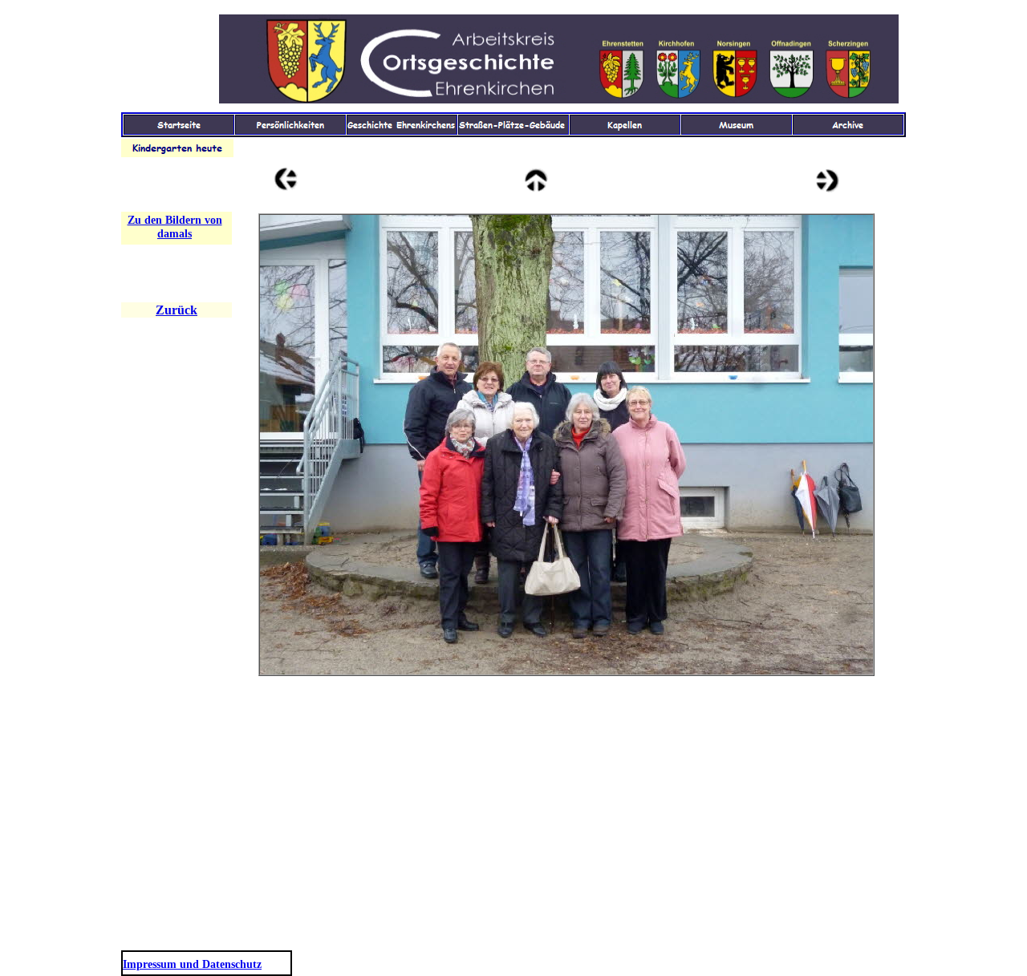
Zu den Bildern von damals (175, 227)
